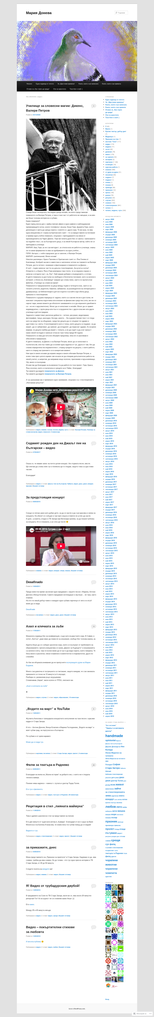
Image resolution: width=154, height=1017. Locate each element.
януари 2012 (110, 663)
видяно (108, 146)
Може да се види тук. (35, 742)
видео (38, 430)
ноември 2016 (110, 515)
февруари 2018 (111, 476)
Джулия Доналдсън (112, 746)
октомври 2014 (111, 578)
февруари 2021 (111, 385)
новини (43, 430)
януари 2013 (110, 632)
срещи (55, 916)
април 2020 (109, 410)
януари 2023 (110, 326)
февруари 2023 (111, 324)
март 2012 (109, 657)
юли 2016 (108, 525)
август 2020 (109, 400)
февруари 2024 (111, 293)
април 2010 (109, 716)
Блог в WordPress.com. (77, 1009)
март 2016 (109, 535)
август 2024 (109, 278)
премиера (109, 825)
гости (107, 149)
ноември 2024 (110, 270)
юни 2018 (108, 466)
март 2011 (109, 688)
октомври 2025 (111, 242)
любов (55, 947)
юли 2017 (108, 494)
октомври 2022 (111, 334)
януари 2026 (110, 234)
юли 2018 (108, 464)
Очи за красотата (59, 89)
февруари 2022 (111, 354)
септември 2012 (111, 642)
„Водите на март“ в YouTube (48, 708)
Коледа (109, 749)
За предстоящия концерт (45, 497)
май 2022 (108, 346)
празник (29, 486)
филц (108, 856)
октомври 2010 (111, 701)
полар (114, 817)
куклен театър (110, 803)
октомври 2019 (111, 425)
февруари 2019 (111, 446)
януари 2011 (110, 693)
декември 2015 (111, 543)
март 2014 (109, 596)
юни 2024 (108, 283)
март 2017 (109, 504)
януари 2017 (110, 510)
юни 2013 (108, 619)
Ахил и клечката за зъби (45, 626)
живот (107, 154)
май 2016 (108, 530)
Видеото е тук (32, 830)
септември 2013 (111, 611)
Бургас (118, 740)
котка (120, 799)
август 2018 (109, 461)
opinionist (110, 740)
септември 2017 (111, 489)
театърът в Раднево (60, 795)
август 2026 (109, 219)
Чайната (70, 484)
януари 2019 (110, 448)
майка (125, 807)
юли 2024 (108, 280)
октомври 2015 (111, 548)
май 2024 (108, 285)
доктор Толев (117, 780)
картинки (39, 753)
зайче (117, 788)
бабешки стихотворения (114, 774)
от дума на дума (111, 172)
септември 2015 (111, 550)
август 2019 (109, 431)
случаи (49, 430)
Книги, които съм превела (111, 84)
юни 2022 (108, 344)
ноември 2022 (110, 331)
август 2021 (109, 369)
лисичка (119, 803)
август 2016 (109, 522)
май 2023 (108, 316)
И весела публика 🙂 (35, 941)
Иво (122, 746)
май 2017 (108, 499)
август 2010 (109, 706)
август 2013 (109, 614)
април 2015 (109, 563)
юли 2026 (108, 222)
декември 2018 (111, 451)
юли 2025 (108, 250)
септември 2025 (111, 245)
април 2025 (109, 257)
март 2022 (109, 352)
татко (116, 850)
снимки (108, 203)
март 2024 (109, 290)
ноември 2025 (110, 239)
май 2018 (108, 469)
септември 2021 (111, 367)
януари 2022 (110, 357)
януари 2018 (110, 479)
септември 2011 (111, 673)
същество (109, 850)
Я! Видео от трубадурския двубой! (53, 885)
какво (31, 904)
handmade (114, 735)
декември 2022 (111, 329)
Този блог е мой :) (76, 89)
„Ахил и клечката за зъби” (37, 686)
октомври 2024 (111, 273)
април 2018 (109, 471)
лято (119, 807)
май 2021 (108, 377)
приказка (117, 825)
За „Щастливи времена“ (66, 84)
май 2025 (108, 255)
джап (85, 484)
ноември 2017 (110, 484)
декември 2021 (111, 359)
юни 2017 (108, 497)
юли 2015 (108, 555)
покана (67, 570)
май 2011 (108, 683)
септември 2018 (111, 459)
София (116, 764)
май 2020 (108, 408)
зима (108, 795)
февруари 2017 (111, 507)
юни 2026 (108, 224)
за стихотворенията (115, 792)
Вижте (107, 129)
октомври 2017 (111, 487)
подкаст (108, 177)
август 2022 (109, 339)
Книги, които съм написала (88, 84)
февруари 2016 (111, 538)
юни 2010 (108, 711)
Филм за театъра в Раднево (47, 764)
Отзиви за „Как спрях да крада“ (38, 89)
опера (62, 570)
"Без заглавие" (110, 725)
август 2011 (109, 675)
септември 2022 (111, 336)
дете (113, 777)
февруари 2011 (111, 690)
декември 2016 (111, 512)
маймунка (108, 811)
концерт (90, 484)
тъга (125, 853)
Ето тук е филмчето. (34, 789)
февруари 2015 (111, 568)
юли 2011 (108, 678)
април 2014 (109, 594)
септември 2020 (111, 397)
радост (119, 833)
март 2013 (109, 627)
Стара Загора (62, 753)
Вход (107, 999)
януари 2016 (110, 540)
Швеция (108, 771)
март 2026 (109, 229)
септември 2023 (111, 306)
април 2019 (109, 441)
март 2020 (109, 413)
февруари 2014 (111, 599)
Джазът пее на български (57, 484)
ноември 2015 (110, 545)
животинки (109, 789)
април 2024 (109, 288)
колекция (109, 164)
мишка (121, 810)
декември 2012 (111, 634)
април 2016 (109, 532)
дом (124, 781)
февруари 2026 (111, 232)
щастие (108, 876)
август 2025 (109, 247)
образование (63, 697)
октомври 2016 (111, 517)
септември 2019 (111, 428)
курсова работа (111, 167)
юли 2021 (108, 372)
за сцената (109, 157)
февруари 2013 (111, 629)
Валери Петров (80, 430)
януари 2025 (110, 265)
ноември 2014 (110, 576)
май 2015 (108, 561)
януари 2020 (110, 418)
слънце (122, 836)
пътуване (111, 832)
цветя (113, 856)
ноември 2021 (110, 362)
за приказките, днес (41, 847)
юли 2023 (108, 311)
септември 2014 (111, 581)
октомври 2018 (111, 456)
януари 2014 (110, 601)
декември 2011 (111, 665)
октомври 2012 (111, 639)
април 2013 (109, 624)
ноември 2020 (110, 392)
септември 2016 (111, 520)
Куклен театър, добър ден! (115, 131)
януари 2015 (110, 571)
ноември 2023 (110, 301)
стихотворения (46, 836)
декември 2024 (111, 267)
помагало (46, 432)
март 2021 (109, 382)
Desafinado (34, 582)
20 (94, 765)
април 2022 (109, 349)
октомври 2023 (111, 303)
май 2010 (108, 713)
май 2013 (108, 622)
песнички (39, 615)
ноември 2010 (110, 698)
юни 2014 (108, 589)
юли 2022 (108, 341)
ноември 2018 (110, 453)
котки (124, 799)
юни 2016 (108, 527)
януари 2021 (110, 387)
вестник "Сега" (111, 141)
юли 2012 (108, 647)
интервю (108, 159)
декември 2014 (111, 573)
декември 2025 (111, 237)
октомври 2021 (111, 364)
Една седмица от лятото (45, 84)
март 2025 (109, 260)
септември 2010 (111, 703)
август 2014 (109, 584)
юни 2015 (108, 558)
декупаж (108, 777)
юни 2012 (108, 650)
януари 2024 (110, 296)
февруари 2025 (111, 262)
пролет (75, 753)
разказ (107, 195)
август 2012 (109, 645)
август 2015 (109, 553)
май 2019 (108, 438)
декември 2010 (111, 696)
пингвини (120, 814)
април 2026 (109, 227)
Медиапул (109, 136)
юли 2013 (108, 617)
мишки (108, 814)
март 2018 (109, 474)
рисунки (108, 198)
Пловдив (108, 764)
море (113, 814)
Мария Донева (39, 12)
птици (122, 828)
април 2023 (109, 318)
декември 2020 (111, 390)
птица (117, 829)
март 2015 (109, 566)
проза (107, 192)
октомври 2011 (111, 670)
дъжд (107, 785)
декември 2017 (111, 482)
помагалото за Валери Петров (58, 373)
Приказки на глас (112, 139)
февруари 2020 (111, 415)
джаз (80, 484)
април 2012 (109, 655)
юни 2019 (108, 436)
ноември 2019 (110, 423)
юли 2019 (108, 433)
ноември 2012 (110, 637)
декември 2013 (111, 604)
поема (107, 182)
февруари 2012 (111, 660)
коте (116, 799)
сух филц (110, 844)
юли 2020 (108, 403)
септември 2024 (111, 275)
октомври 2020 (111, 395)
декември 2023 (111, 298)
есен (112, 784)
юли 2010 (108, 708)
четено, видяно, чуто (60, 430)
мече (114, 811)
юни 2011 (108, 680)
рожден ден (115, 836)
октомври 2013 (111, 609)
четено (108, 208)
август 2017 (109, 492)
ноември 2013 (110, 606)
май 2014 (108, 591)
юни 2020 (108, 405)
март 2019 (109, 443)
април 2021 (109, 380)
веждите (45, 869)
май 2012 (108, 652)
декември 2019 (111, 420)
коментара (55, 432)
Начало (29, 84)
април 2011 (109, 685)
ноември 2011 (110, 668)
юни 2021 (108, 374)
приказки (108, 190)
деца (117, 777)
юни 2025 (108, 252)
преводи (108, 187)
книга (121, 795)
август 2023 (109, 308)
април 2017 (109, 502)
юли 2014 (108, 586)
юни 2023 (108, 313)
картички (115, 796)
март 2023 (109, 321)
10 (94, 626)
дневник (108, 152)
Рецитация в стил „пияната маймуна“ (55, 806)
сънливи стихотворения (114, 848)
